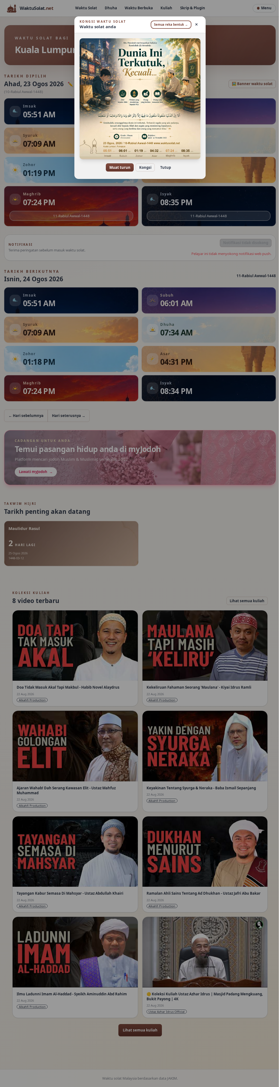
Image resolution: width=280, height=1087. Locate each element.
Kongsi (143, 167)
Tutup (163, 167)
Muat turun (117, 167)
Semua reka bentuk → (169, 24)
